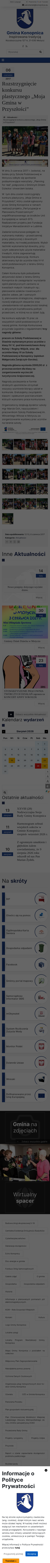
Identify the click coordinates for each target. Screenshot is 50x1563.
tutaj (17, 1547)
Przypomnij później (13, 1554)
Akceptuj (31, 1554)
